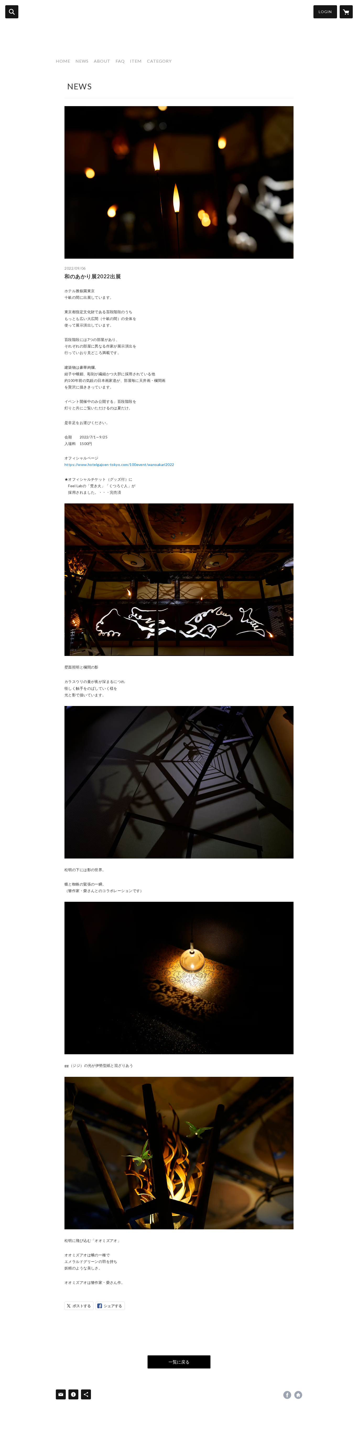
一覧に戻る (179, 1361)
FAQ (120, 60)
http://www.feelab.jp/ (298, 1395)
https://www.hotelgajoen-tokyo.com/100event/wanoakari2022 (119, 464)
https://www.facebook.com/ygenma (287, 1395)
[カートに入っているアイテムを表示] (346, 11)
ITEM (136, 60)
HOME (63, 60)
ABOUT (102, 60)
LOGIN (325, 11)
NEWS (82, 60)
